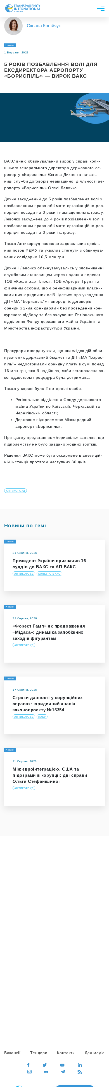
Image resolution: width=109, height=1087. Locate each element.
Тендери (38, 1053)
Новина (10, 541)
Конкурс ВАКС (49, 573)
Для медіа (95, 1053)
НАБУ (42, 716)
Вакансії (12, 1053)
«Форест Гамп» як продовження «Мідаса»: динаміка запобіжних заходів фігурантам (49, 632)
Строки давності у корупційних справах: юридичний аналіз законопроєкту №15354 (48, 703)
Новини (10, 45)
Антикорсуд (15, 491)
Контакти (66, 1053)
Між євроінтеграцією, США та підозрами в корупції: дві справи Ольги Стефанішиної (50, 775)
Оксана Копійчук (44, 25)
